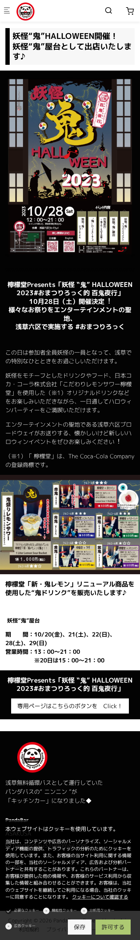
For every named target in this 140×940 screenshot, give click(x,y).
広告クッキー (25, 925)
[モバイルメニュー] (7, 11)
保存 (79, 927)
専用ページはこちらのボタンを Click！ (70, 706)
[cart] (130, 11)
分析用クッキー (102, 910)
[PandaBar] (45, 11)
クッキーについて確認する (100, 897)
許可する (113, 927)
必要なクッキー (26, 910)
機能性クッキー (64, 910)
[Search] (108, 10)
